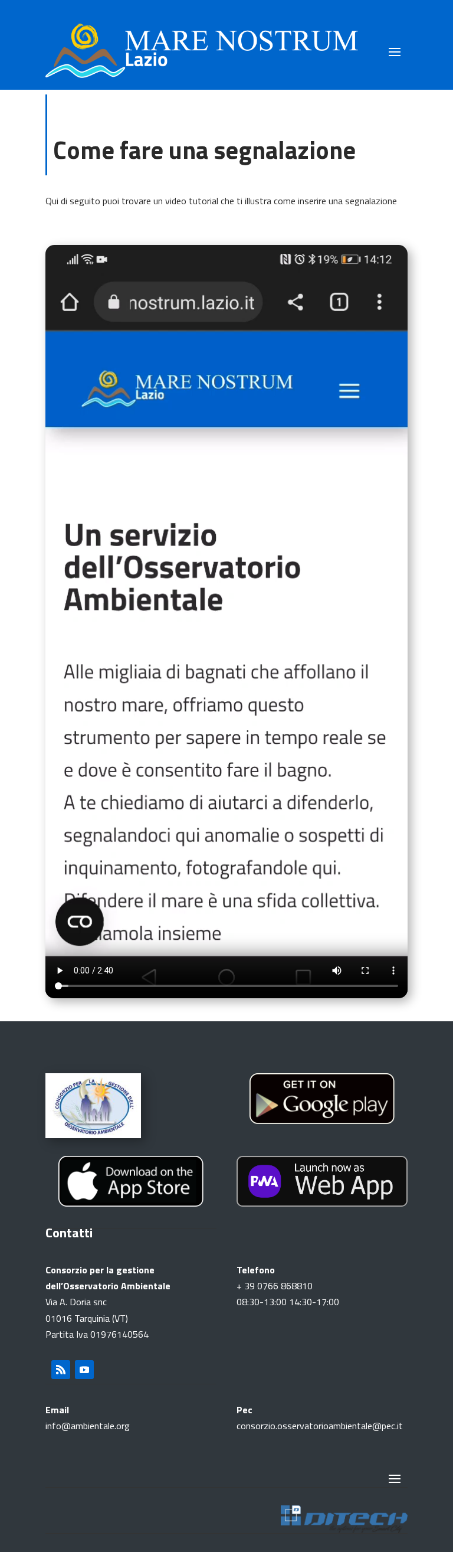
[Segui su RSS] (60, 1369)
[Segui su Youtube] (84, 1369)
